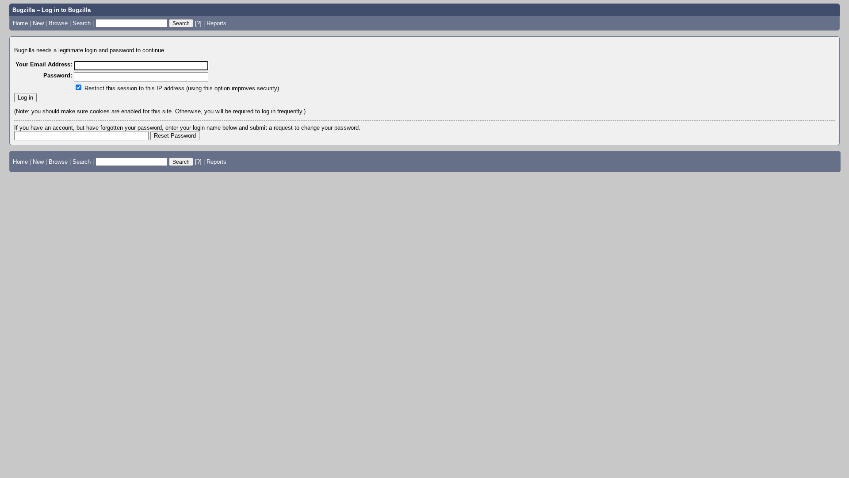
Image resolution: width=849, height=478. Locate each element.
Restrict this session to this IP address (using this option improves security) (181, 88)
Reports (216, 23)
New (38, 23)
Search (82, 23)
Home (20, 23)
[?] (198, 23)
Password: (57, 75)
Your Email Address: (43, 64)
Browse (58, 23)
